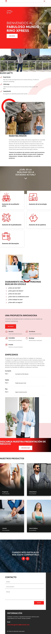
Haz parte (12, 36)
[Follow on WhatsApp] (27, 558)
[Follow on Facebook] (23, 558)
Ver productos (5, 493)
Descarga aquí (25, 447)
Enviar (39, 602)
